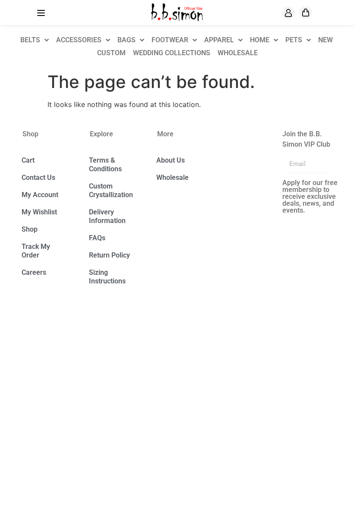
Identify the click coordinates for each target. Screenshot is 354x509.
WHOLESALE (238, 53)
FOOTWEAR (170, 40)
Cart (28, 160)
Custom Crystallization (111, 190)
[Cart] (305, 12)
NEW (325, 40)
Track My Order (36, 250)
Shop (30, 229)
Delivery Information (107, 216)
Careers (34, 272)
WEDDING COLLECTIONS (171, 53)
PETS (293, 40)
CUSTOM (111, 53)
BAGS (126, 40)
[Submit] (339, 164)
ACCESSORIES (78, 40)
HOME (259, 40)
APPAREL (219, 40)
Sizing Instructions (107, 276)
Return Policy (109, 255)
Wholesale (172, 177)
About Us (170, 160)
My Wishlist (39, 212)
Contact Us (38, 177)
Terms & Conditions (105, 164)
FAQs (97, 238)
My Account (40, 195)
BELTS (30, 40)
